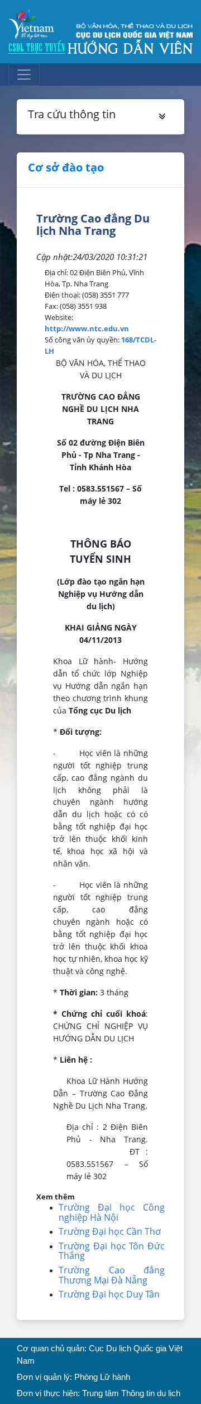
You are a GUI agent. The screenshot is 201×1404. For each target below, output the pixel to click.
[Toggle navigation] (24, 74)
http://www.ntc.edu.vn (87, 328)
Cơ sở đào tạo (66, 167)
